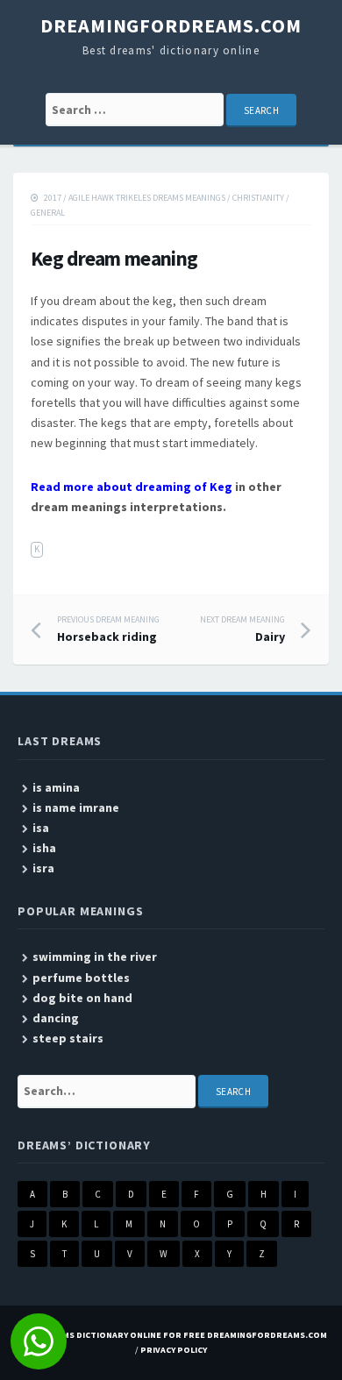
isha (44, 848)
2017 (52, 197)
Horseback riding (108, 629)
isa (40, 828)
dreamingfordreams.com (170, 25)
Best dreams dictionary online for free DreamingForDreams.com (171, 1335)
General (48, 212)
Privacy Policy (173, 1349)
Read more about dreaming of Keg (131, 486)
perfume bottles (81, 977)
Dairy (242, 629)
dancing (55, 1018)
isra (43, 868)
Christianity (258, 197)
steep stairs (67, 1038)
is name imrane (75, 807)
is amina (56, 787)
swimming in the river (94, 956)
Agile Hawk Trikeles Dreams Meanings (146, 197)
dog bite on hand (82, 998)
